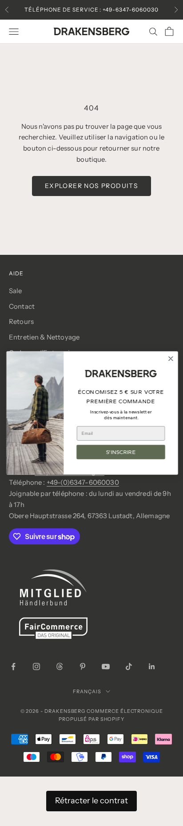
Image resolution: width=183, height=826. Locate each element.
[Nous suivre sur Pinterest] (82, 666)
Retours (21, 321)
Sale (15, 290)
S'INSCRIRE (120, 452)
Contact (22, 306)
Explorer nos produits (91, 186)
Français (87, 691)
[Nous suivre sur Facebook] (13, 666)
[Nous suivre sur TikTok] (128, 666)
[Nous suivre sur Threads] (59, 666)
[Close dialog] (170, 359)
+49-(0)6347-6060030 (83, 482)
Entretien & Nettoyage (44, 337)
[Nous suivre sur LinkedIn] (151, 666)
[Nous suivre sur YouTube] (105, 666)
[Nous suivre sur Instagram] (36, 666)
